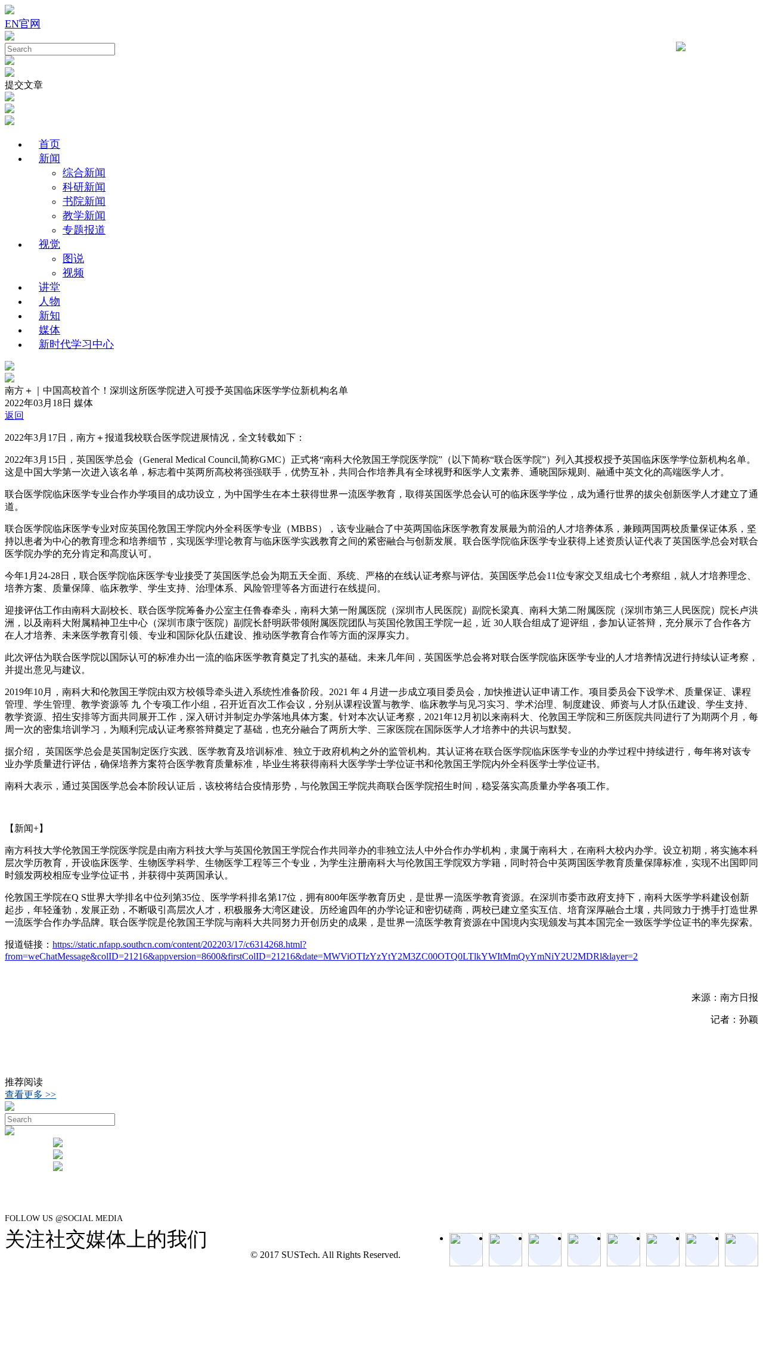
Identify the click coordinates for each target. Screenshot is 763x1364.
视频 (73, 273)
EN (12, 24)
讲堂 (49, 287)
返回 (14, 415)
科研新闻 (84, 187)
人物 (49, 301)
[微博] (702, 1249)
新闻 (49, 158)
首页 (49, 144)
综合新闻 (84, 173)
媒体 (49, 330)
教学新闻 (84, 216)
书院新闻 (84, 201)
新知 (49, 316)
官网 (30, 24)
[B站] (663, 1249)
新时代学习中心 (76, 344)
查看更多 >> (30, 1094)
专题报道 (84, 230)
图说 (73, 258)
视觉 (49, 244)
